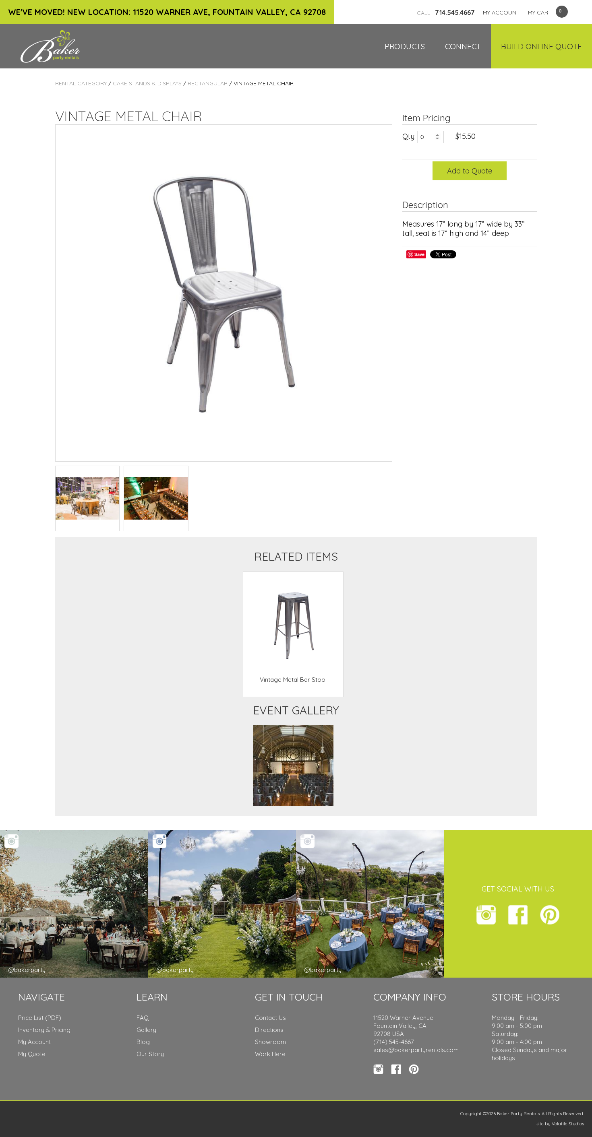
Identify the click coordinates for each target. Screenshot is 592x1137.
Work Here (270, 1054)
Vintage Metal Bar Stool (293, 679)
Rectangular (208, 83)
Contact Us (270, 1017)
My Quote (32, 1054)
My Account (34, 1042)
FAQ (143, 1017)
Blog (143, 1042)
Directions (269, 1030)
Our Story (150, 1054)
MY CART (540, 12)
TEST (88, 498)
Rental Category (81, 83)
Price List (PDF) (39, 1017)
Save (419, 254)
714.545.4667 (446, 12)
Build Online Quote (541, 46)
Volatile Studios (568, 1124)
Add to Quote (469, 170)
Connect (463, 46)
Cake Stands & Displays (147, 83)
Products (405, 46)
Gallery (146, 1030)
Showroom (270, 1042)
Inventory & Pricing (44, 1030)
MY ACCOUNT (501, 12)
